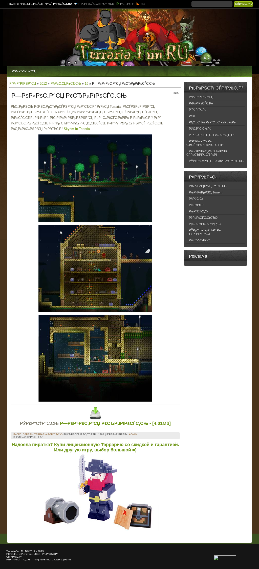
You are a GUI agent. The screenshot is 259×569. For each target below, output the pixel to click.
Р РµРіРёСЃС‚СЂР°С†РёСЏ (96, 3)
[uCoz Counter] (225, 562)
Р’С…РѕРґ (127, 3)
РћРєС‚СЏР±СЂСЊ (66, 83)
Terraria (10, 551)
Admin (133, 434)
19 (86, 83)
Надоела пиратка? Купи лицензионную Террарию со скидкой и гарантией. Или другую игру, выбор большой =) (95, 447)
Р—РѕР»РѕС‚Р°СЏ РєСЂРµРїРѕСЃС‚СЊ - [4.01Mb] (115, 423)
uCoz (37, 554)
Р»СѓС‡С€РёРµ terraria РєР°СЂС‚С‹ (38, 434)
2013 (41, 551)
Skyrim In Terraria (77, 129)
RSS (142, 3)
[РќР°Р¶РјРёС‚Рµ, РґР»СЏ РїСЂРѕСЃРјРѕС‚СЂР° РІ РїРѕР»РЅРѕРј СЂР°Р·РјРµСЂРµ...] (95, 221)
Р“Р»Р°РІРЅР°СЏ (22, 83)
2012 (43, 83)
